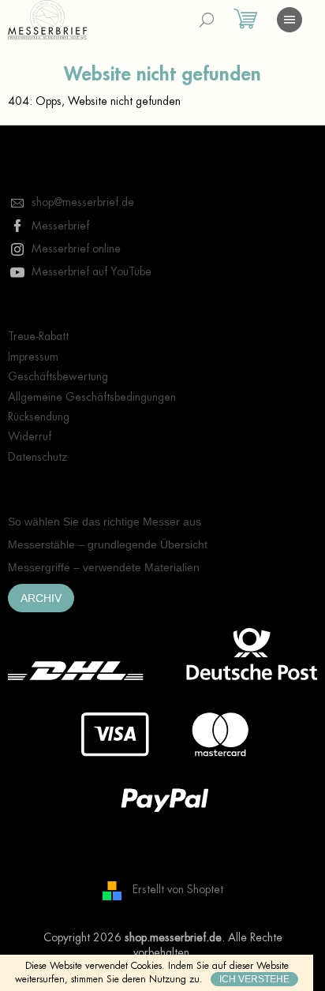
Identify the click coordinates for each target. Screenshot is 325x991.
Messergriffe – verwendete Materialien (104, 567)
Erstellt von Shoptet (178, 889)
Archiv (41, 598)
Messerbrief (60, 225)
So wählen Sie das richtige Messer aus (104, 521)
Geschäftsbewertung (58, 376)
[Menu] (289, 20)
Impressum (33, 356)
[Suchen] (206, 20)
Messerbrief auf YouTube (91, 271)
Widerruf (29, 436)
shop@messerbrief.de (83, 202)
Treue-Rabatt (38, 336)
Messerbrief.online (76, 248)
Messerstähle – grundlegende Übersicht (107, 544)
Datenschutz (38, 456)
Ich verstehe (254, 979)
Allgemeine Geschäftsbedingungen (92, 396)
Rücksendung (38, 416)
